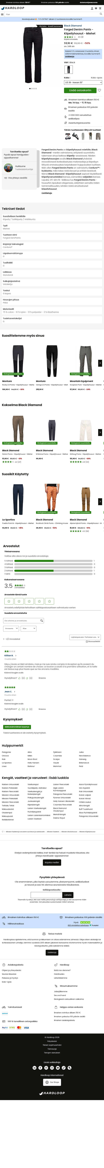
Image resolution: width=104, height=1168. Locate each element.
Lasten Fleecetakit (61, 784)
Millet (30, 756)
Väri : (69, 62)
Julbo (81, 752)
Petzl (81, 766)
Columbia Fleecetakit (62, 805)
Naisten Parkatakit (10, 788)
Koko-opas (96, 78)
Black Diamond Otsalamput (59, 809)
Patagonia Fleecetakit (62, 794)
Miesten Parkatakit (10, 799)
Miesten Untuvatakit (10, 795)
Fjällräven (57, 752)
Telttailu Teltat (8, 806)
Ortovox (5, 756)
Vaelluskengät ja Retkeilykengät (35, 793)
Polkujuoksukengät (36, 798)
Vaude (56, 763)
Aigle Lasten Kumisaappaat (59, 789)
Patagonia (6, 752)
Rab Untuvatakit (86, 791)
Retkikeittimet (8, 820)
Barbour (31, 766)
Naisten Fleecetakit (10, 791)
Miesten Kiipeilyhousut (87, 831)
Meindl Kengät (59, 814)
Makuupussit (7, 816)
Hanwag (82, 759)
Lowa (4, 766)
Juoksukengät (34, 801)
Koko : (67, 78)
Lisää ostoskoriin (80, 90)
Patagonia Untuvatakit (88, 816)
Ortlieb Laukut (85, 802)
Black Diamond (73, 26)
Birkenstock (84, 763)
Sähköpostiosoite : (52, 890)
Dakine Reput (59, 818)
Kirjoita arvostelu (71, 39)
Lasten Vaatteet (34, 819)
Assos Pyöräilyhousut (88, 784)
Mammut (57, 766)
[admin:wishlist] (99, 90)
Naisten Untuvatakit (10, 784)
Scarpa (56, 759)
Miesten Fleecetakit (10, 802)
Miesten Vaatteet (53, 831)
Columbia (57, 756)
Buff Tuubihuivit (86, 809)
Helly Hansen (33, 763)
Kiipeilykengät (34, 805)
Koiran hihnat (85, 799)
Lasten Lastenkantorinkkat (39, 815)
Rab (3, 759)
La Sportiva (6, 763)
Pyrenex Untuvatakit (62, 798)
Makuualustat (8, 809)
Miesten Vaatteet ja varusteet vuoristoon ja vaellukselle (25, 831)
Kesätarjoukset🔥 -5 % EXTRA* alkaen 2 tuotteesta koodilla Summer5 (52, 19)
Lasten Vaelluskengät (37, 808)
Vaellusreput (33, 784)
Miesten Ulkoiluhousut (69, 831)
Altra (30, 752)
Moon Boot (32, 759)
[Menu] (2, 14)
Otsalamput (7, 813)
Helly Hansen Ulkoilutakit (63, 801)
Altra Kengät (84, 806)
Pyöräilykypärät (34, 812)
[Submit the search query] (101, 14)
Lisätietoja (69, 56)
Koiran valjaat (85, 795)
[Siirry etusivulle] (4, 832)
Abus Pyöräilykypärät (88, 813)
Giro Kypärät (84, 788)
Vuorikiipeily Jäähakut (37, 788)
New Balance (85, 756)
